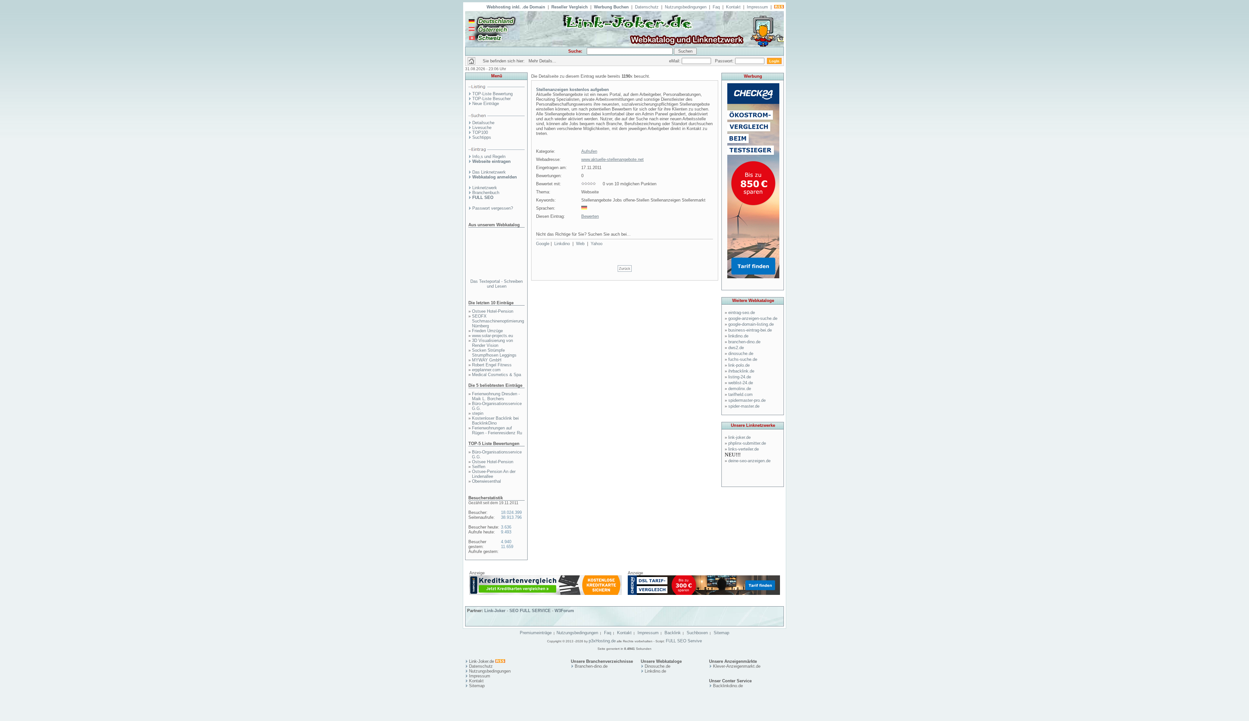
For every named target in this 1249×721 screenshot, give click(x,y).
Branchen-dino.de (591, 666)
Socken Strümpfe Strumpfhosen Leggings (494, 353)
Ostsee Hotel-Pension (492, 311)
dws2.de (736, 347)
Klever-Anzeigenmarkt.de (736, 666)
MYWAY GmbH (486, 360)
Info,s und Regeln (488, 156)
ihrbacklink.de (741, 371)
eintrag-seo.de (741, 312)
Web (580, 243)
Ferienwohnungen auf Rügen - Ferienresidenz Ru (497, 430)
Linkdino (562, 243)
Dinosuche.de (657, 666)
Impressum (757, 7)
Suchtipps (481, 137)
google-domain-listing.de (751, 324)
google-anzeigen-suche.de (752, 318)
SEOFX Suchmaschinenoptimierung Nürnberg (498, 321)
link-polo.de (739, 365)
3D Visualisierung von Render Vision (492, 343)
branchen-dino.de (744, 341)
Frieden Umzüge (487, 330)
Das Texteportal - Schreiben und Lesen (496, 284)
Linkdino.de (655, 671)
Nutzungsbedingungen (685, 7)
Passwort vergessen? (492, 208)
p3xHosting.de (602, 640)
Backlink (673, 632)
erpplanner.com (486, 369)
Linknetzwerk (484, 187)
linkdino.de (738, 336)
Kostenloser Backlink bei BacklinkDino (495, 421)
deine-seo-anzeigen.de (749, 460)
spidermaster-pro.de (747, 400)
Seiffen (478, 466)
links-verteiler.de (743, 449)
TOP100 (480, 132)
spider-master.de (743, 406)
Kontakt (733, 7)
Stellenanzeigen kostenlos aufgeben (572, 89)
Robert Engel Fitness (492, 364)
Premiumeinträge (536, 632)
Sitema (475, 685)
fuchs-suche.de (742, 359)
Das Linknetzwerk (489, 172)
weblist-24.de (740, 382)
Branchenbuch (485, 192)
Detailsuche (483, 122)
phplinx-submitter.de (747, 443)
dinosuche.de (740, 353)
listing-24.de (739, 376)
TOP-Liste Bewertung (492, 93)
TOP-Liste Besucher (491, 98)
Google (542, 243)
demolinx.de (739, 388)
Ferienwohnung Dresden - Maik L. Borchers (496, 396)
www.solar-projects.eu (492, 335)
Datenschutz (647, 7)
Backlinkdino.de (728, 685)
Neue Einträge (485, 103)
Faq (716, 7)
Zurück (624, 268)
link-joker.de (739, 437)
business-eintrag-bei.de (750, 330)
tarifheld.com (740, 394)
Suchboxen (697, 632)
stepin (477, 413)
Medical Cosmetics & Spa (496, 374)
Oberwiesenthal (486, 481)
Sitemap (721, 632)
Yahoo (596, 243)
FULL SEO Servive (684, 640)
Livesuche (481, 127)
